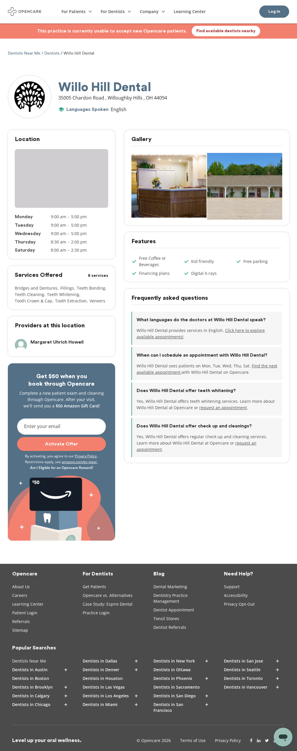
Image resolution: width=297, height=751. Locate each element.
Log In (274, 12)
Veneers (97, 301)
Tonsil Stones (166, 618)
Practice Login (96, 612)
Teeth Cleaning (29, 294)
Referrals (21, 621)
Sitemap (20, 630)
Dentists (52, 53)
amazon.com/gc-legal (79, 461)
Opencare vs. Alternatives (108, 595)
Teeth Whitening (63, 294)
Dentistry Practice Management (170, 598)
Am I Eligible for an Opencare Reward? (61, 467)
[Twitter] (267, 741)
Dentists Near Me (24, 53)
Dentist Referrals (169, 627)
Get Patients (94, 586)
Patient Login (24, 612)
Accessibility (236, 595)
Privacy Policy (86, 456)
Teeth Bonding (91, 288)
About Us (21, 586)
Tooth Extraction (71, 301)
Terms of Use (193, 740)
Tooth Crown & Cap (33, 301)
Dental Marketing (170, 586)
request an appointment (223, 407)
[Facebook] (251, 741)
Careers (19, 595)
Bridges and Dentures (36, 288)
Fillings (67, 288)
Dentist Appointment (173, 610)
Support (232, 586)
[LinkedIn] (258, 741)
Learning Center (28, 604)
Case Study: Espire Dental (108, 604)
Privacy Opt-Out (239, 604)
